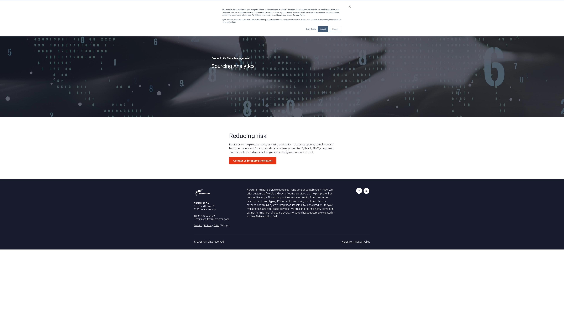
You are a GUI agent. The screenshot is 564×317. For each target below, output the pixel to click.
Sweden (198, 225)
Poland (208, 225)
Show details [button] (311, 29)
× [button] (349, 5)
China (216, 225)
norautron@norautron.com (215, 219)
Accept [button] (323, 29)
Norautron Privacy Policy (356, 241)
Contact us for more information (252, 160)
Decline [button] (335, 29)
